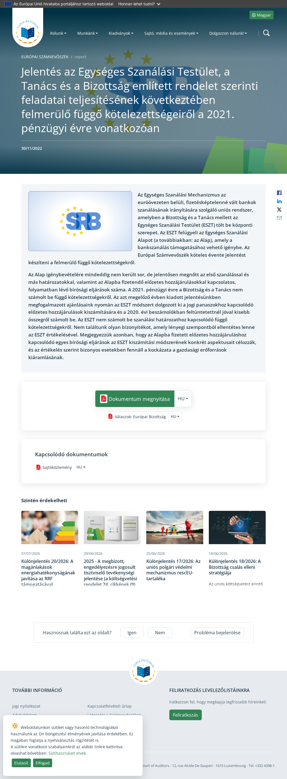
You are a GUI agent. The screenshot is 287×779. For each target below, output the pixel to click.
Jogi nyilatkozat (26, 706)
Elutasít (21, 763)
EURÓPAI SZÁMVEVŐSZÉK (45, 56)
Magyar (264, 15)
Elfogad (43, 763)
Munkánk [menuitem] (86, 33)
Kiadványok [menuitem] (119, 33)
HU (181, 399)
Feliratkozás (185, 715)
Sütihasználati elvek (67, 753)
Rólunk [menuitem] (56, 33)
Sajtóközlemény (57, 467)
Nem (160, 633)
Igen (132, 633)
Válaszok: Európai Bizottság (140, 416)
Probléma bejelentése (217, 633)
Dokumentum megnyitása (139, 399)
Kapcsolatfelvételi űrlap (109, 706)
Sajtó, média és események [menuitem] (169, 33)
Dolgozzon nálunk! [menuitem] (226, 33)
